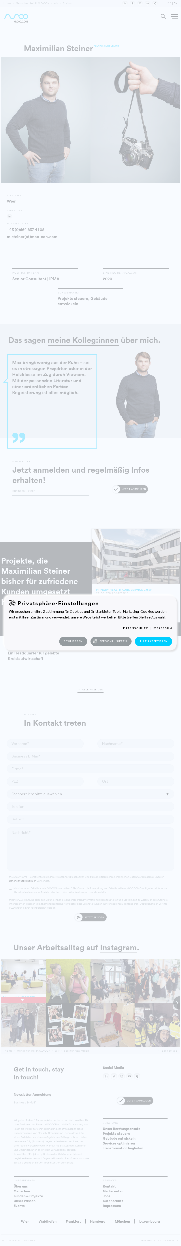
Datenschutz (135, 628)
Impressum (162, 628)
